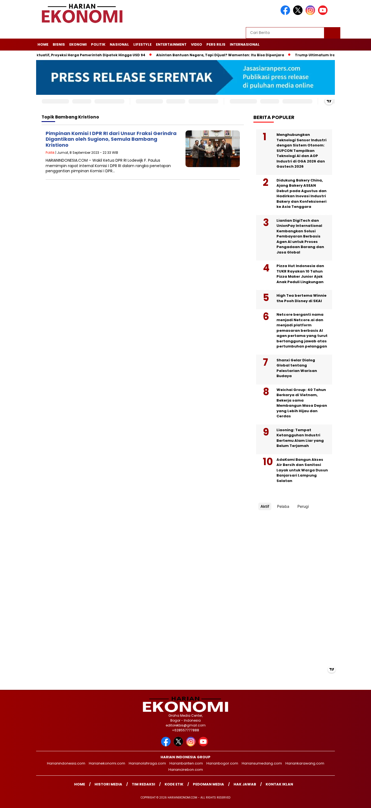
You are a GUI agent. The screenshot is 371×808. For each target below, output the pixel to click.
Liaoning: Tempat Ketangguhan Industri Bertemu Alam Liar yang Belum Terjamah (300, 438)
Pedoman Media (208, 784)
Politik (98, 44)
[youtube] (323, 14)
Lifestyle (142, 44)
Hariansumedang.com (262, 763)
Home (42, 44)
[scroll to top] (355, 799)
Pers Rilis (215, 44)
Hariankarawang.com (304, 763)
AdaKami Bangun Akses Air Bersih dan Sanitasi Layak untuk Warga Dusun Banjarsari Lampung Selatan (302, 470)
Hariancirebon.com (185, 769)
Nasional (119, 44)
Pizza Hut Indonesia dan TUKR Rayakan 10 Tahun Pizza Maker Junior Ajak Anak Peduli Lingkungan (300, 273)
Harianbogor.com (222, 763)
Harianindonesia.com (66, 763)
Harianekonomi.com (107, 763)
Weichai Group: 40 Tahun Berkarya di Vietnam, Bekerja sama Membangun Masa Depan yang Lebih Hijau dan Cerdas (301, 403)
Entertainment (171, 44)
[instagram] (311, 14)
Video (196, 44)
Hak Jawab (245, 784)
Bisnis (59, 44)
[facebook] (286, 14)
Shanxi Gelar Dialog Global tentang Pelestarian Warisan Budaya (296, 368)
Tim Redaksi (143, 784)
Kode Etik (174, 784)
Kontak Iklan (279, 784)
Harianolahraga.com (147, 763)
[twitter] (298, 14)
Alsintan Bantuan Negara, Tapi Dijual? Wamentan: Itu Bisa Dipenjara (206, 55)
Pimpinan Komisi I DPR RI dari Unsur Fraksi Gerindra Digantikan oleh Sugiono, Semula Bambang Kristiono (111, 139)
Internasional (245, 44)
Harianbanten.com (186, 763)
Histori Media (108, 784)
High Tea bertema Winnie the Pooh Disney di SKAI (301, 298)
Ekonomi (78, 44)
